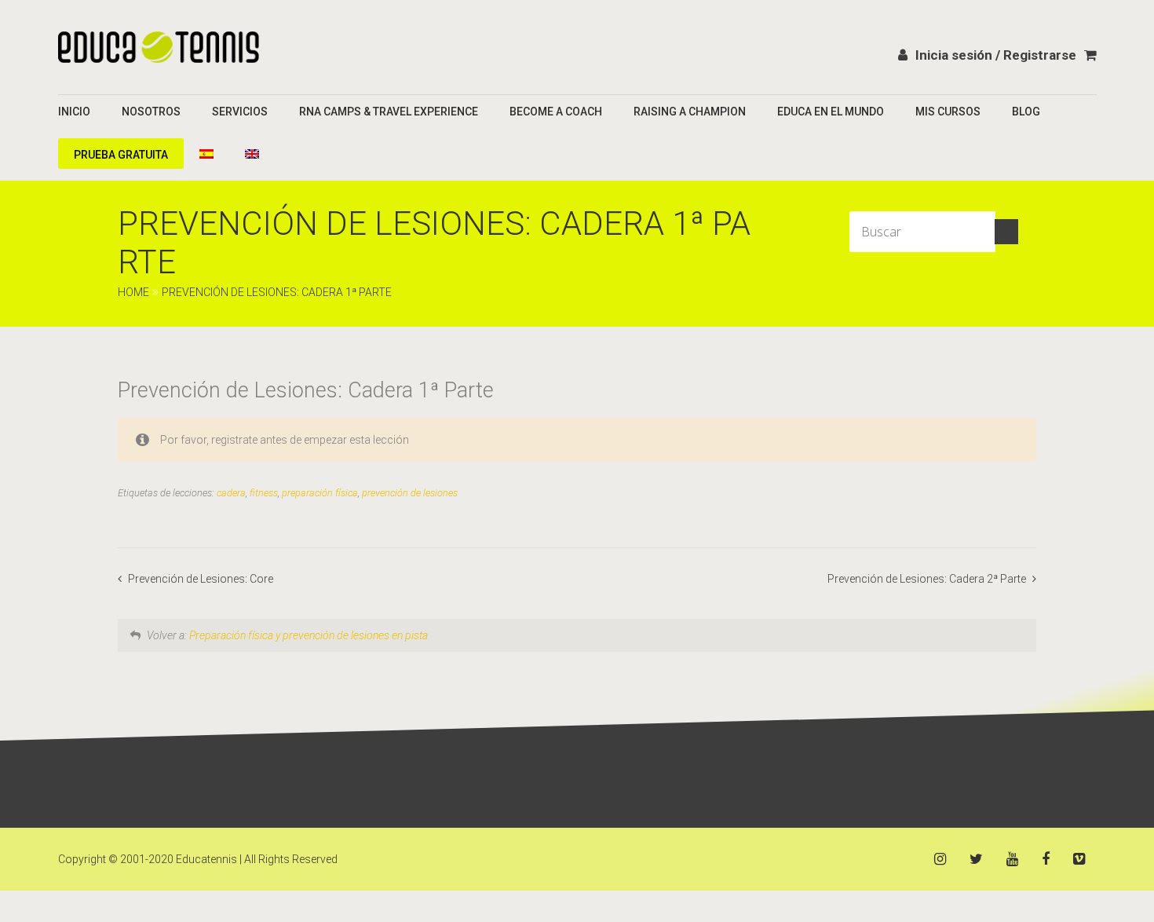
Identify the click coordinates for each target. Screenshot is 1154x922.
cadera (231, 493)
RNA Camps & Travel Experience (388, 111)
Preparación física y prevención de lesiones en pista (308, 635)
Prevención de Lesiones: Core (200, 579)
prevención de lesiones (410, 493)
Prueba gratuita (121, 154)
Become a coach (555, 111)
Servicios (240, 111)
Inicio (74, 111)
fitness (264, 493)
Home (133, 292)
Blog (1026, 111)
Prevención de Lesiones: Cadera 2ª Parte (927, 579)
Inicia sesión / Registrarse (995, 55)
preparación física (320, 493)
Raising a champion (690, 111)
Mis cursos (948, 111)
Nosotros (151, 111)
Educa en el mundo (830, 111)
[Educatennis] (158, 47)
